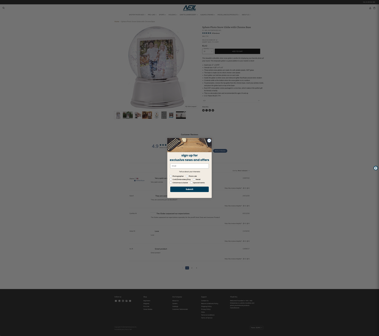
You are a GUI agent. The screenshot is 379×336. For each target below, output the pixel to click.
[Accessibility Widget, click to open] (376, 168)
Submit (189, 189)
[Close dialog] (209, 140)
